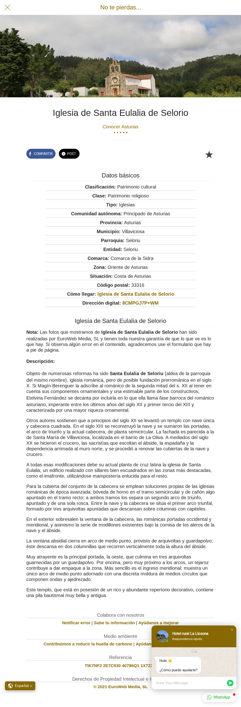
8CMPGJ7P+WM (140, 303)
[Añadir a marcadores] (209, 154)
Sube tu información (114, 623)
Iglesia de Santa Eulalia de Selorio (135, 294)
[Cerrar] (7, 7)
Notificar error (76, 623)
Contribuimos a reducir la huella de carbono (88, 644)
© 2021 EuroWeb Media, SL (120, 686)
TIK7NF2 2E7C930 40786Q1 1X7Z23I (121, 665)
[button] (232, 629)
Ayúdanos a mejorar (158, 623)
